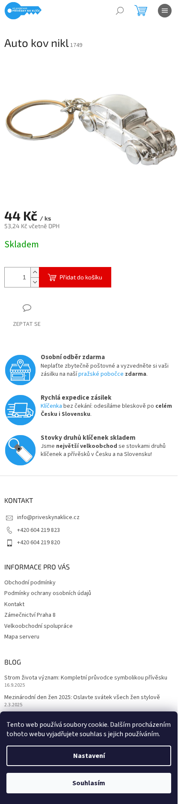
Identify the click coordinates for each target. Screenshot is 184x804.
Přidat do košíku (80, 277)
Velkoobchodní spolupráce (38, 626)
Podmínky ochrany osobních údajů (47, 593)
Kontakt (14, 604)
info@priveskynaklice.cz (48, 517)
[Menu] (164, 10)
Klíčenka (51, 406)
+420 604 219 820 (38, 542)
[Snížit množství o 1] (34, 282)
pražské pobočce (101, 374)
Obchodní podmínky (30, 582)
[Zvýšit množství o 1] (34, 272)
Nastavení (89, 755)
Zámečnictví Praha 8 (30, 615)
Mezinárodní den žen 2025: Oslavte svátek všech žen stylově (82, 698)
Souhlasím (88, 783)
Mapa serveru (21, 637)
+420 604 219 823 (38, 530)
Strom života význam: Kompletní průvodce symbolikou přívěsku (85, 678)
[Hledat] (119, 10)
